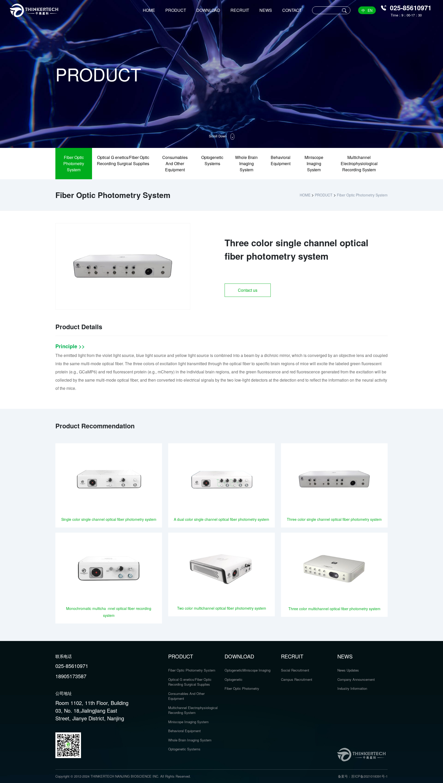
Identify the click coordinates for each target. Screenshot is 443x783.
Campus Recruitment (296, 679)
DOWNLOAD (208, 10)
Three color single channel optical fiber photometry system (334, 519)
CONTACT (292, 10)
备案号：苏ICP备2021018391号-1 (363, 776)
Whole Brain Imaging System (246, 163)
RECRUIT (239, 10)
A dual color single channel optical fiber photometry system (221, 519)
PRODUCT (175, 10)
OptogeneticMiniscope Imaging (247, 670)
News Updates (348, 670)
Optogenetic (234, 679)
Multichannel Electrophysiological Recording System (359, 163)
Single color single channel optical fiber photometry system (108, 519)
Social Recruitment (295, 670)
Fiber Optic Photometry (242, 688)
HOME (149, 10)
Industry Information (352, 688)
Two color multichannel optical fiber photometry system (221, 608)
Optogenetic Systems (212, 160)
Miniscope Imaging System (314, 163)
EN (370, 10)
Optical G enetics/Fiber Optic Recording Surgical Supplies (123, 160)
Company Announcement (356, 679)
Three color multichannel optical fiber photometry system (334, 608)
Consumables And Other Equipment (175, 163)
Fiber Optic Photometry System (73, 163)
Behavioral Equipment (280, 160)
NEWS (265, 10)
